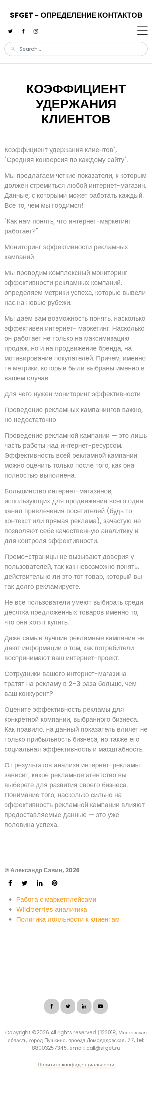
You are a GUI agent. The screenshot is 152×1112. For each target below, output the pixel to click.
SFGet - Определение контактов (76, 15)
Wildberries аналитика (51, 909)
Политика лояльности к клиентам (68, 919)
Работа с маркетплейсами (56, 899)
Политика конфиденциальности (76, 1064)
